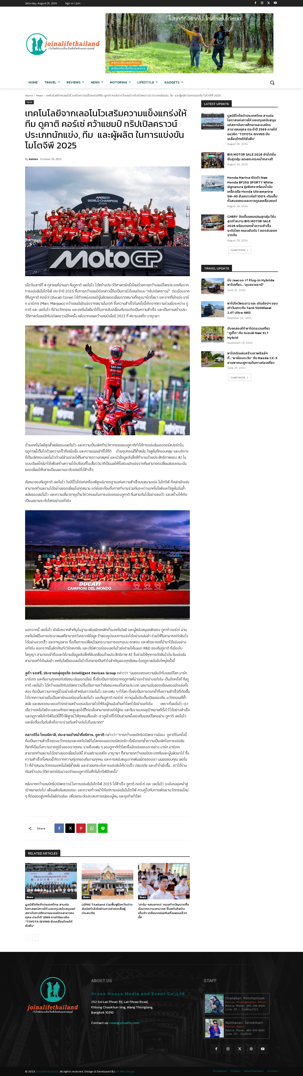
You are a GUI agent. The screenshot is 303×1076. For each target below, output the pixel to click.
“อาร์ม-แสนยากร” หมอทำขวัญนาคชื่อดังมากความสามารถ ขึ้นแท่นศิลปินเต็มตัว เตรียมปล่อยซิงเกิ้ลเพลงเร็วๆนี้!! (163, 911)
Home (29, 95)
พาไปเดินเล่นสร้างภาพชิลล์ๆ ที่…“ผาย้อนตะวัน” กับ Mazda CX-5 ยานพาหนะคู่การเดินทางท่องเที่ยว (252, 358)
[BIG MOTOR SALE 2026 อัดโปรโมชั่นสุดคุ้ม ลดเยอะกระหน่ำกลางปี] (212, 160)
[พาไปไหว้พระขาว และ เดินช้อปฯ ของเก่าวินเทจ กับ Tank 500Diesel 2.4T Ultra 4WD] (212, 309)
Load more (238, 250)
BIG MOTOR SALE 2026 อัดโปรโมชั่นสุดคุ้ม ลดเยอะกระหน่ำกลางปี (251, 157)
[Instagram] (262, 3)
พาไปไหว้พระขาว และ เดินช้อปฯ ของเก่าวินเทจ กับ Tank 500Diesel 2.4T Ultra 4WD (252, 308)
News (39, 95)
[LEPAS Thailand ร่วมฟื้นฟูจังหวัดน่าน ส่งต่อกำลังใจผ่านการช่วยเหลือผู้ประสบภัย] (108, 881)
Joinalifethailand (47, 1071)
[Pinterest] (81, 828)
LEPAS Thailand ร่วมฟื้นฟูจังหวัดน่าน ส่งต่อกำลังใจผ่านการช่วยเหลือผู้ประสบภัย (107, 908)
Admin (33, 159)
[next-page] (36, 937)
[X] (268, 3)
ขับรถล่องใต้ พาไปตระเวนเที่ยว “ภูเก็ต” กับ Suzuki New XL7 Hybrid (248, 333)
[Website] (251, 1049)
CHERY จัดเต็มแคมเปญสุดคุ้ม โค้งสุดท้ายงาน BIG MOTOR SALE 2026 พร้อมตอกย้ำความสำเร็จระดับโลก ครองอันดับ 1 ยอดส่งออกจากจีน (252, 226)
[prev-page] (28, 937)
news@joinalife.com (124, 1022)
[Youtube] (275, 3)
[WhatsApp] (92, 828)
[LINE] (102, 828)
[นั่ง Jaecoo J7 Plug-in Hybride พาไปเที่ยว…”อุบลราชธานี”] (212, 286)
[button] (272, 82)
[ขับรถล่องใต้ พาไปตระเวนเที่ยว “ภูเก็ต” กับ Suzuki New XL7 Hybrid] (212, 334)
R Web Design (126, 1071)
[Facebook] (255, 3)
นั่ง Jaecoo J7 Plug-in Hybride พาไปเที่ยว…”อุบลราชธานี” (250, 283)
